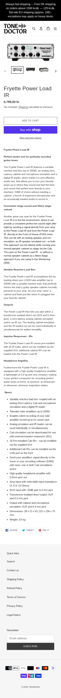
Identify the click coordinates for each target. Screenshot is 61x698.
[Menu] (55, 28)
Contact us (13, 570)
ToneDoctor (34, 687)
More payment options (31, 138)
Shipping (23, 107)
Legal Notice (14, 614)
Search (11, 561)
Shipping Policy (15, 579)
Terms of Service (16, 597)
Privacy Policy (15, 605)
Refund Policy (14, 588)
